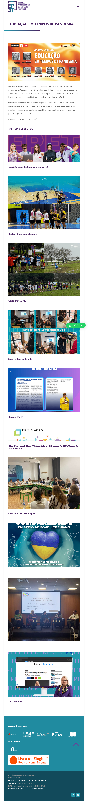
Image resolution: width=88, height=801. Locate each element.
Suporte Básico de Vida (20, 359)
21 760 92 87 (21, 783)
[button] (76, 325)
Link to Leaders (16, 701)
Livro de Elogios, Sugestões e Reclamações (22, 775)
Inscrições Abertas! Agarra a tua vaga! (28, 167)
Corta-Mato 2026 (17, 300)
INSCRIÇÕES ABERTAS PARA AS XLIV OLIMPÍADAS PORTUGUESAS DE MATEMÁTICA (43, 447)
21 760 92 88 (30, 783)
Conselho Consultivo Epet (21, 513)
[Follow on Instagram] (78, 795)
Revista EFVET (15, 417)
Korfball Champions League (22, 234)
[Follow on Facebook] (73, 795)
